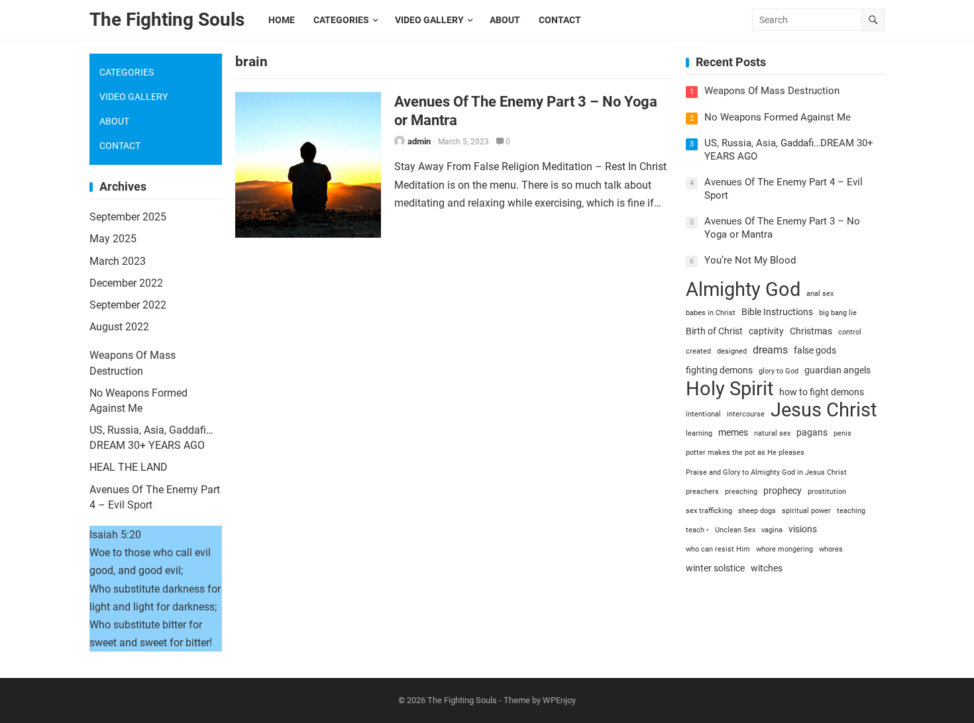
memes (733, 432)
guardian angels (837, 370)
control (849, 332)
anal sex (820, 293)
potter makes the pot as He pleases (745, 452)
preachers (702, 491)
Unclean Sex (735, 530)
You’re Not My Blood (750, 260)
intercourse (746, 414)
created (698, 351)
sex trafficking (709, 510)
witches (767, 568)
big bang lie (838, 313)
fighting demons (719, 370)
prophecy (782, 490)
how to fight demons (821, 392)
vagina (772, 530)
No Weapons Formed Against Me (777, 117)
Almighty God (743, 290)
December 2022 (126, 283)
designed (732, 351)
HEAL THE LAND (128, 467)
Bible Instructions (777, 312)
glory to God (778, 371)
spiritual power (806, 510)
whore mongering (784, 549)
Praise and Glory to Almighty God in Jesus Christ (766, 472)
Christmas (811, 331)
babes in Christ (710, 313)
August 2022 (119, 326)
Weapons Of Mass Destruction (771, 91)
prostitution (827, 491)
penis (842, 433)
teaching (851, 510)
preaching (741, 491)
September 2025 (127, 217)
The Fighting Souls (166, 19)
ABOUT (114, 121)
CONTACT (119, 145)
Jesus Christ (824, 410)
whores (831, 549)
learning (699, 433)
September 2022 (127, 305)
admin (419, 141)
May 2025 (112, 238)
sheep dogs (757, 510)
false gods (815, 350)
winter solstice (715, 568)
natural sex (772, 433)
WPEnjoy (559, 700)
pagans (812, 432)
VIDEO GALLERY (133, 96)
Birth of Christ (714, 331)
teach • (697, 530)
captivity (766, 331)
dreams (770, 350)
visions (802, 529)
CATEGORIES (126, 72)
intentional (703, 414)
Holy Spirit (729, 389)
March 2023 (117, 261)
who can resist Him (718, 549)
